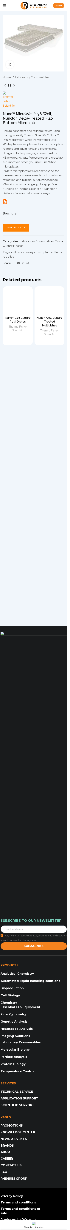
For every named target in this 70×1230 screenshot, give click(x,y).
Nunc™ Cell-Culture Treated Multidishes (49, 321)
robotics (8, 256)
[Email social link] (18, 263)
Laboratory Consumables (32, 77)
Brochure (9, 213)
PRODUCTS (9, 965)
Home (7, 77)
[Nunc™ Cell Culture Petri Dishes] (18, 301)
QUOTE (59, 5)
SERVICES (8, 1083)
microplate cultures (49, 252)
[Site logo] (34, 5)
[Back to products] (9, 85)
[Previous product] (5, 85)
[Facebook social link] (14, 263)
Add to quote (16, 227)
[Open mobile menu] (4, 5)
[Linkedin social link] (23, 263)
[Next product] (14, 85)
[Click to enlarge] (10, 64)
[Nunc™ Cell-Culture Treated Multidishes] (49, 301)
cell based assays (23, 252)
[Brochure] (5, 201)
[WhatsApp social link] (27, 263)
